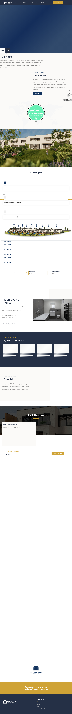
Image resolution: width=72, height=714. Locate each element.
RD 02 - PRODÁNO (7, 237)
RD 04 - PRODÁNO (7, 242)
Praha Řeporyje (5, 354)
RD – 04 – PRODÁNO (55, 352)
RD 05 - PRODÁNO (7, 244)
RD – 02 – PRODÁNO (8, 352)
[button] (58, 50)
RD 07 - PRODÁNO (7, 250)
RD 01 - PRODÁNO (7, 214)
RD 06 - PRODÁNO (7, 247)
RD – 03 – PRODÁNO (32, 352)
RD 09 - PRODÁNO (7, 255)
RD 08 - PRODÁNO (7, 252)
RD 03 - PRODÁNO (7, 239)
